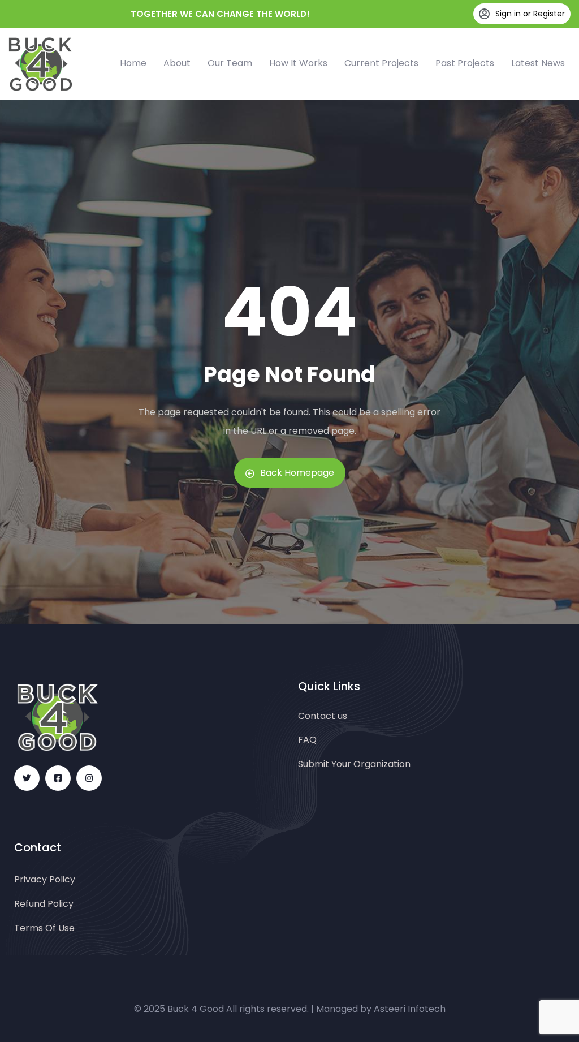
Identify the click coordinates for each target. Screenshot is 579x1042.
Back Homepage (297, 472)
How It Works (298, 63)
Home (133, 63)
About (177, 63)
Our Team (230, 63)
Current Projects (381, 63)
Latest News (538, 63)
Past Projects (464, 63)
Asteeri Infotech (410, 1008)
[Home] (40, 63)
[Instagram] (89, 778)
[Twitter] (27, 778)
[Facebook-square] (58, 778)
